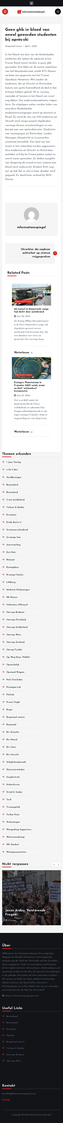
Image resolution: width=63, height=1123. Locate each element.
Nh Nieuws (11, 597)
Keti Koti (11, 552)
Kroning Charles (14, 575)
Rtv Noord (11, 740)
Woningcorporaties (16, 852)
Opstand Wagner (15, 672)
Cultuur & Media (15, 507)
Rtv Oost (11, 747)
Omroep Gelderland (17, 627)
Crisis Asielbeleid (15, 500)
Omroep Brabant (15, 612)
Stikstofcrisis (13, 784)
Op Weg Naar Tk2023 (18, 657)
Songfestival (12, 777)
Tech (8, 799)
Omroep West (13, 635)
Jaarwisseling (13, 545)
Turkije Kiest (12, 814)
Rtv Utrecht (12, 755)
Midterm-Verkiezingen (18, 590)
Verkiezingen (13, 822)
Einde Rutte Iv (13, 522)
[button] (54, 864)
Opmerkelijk (12, 665)
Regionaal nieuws (13, 46)
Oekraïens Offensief (17, 605)
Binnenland (12, 485)
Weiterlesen (22, 352)
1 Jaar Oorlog (13, 462)
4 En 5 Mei (12, 470)
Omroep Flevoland (16, 620)
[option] (31, 897)
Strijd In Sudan (14, 792)
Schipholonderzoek (16, 762)
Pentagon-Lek (13, 687)
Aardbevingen (13, 477)
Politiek (10, 695)
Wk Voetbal (12, 844)
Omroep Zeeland (15, 642)
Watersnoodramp (15, 837)
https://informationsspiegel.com (22, 996)
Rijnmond (11, 725)
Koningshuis (12, 567)
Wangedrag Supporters (18, 829)
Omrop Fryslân (14, 650)
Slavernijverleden (15, 769)
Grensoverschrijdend (17, 530)
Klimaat (10, 560)
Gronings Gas (13, 537)
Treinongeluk (13, 807)
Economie (11, 515)
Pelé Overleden (14, 680)
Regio (9, 710)
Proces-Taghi (13, 702)
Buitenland (12, 492)
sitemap (6, 1099)
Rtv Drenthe (12, 732)
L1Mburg (10, 582)
